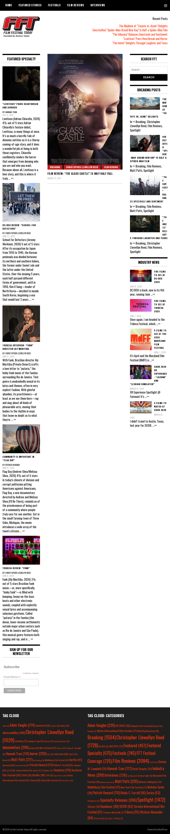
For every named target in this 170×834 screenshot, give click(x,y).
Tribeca (35, 780)
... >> (10, 178)
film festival (48, 748)
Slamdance (93, 800)
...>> (153, 294)
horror (38, 753)
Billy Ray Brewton (148, 731)
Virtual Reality (100, 818)
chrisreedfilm (13, 732)
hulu (50, 754)
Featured (134, 745)
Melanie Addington (150, 782)
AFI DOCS (123, 726)
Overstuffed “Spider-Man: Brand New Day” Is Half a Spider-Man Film (130, 30)
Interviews (97, 5)
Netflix (76, 760)
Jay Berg (132, 775)
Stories (93, 807)
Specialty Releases (118, 800)
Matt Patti (22, 759)
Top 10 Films (60, 775)
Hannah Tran (17, 753)
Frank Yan (154, 762)
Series (153, 792)
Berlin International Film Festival (117, 731)
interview (61, 754)
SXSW (26, 775)
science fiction (24, 770)
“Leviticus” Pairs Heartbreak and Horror (145, 38)
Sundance (62, 770)
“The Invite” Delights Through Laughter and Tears (140, 43)
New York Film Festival (134, 787)
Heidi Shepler (142, 769)
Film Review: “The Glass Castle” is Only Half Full (80, 174)
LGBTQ (73, 754)
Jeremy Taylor (145, 775)
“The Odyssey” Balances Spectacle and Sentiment (140, 34)
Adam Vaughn (22, 725)
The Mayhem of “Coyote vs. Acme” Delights (143, 26)
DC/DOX (104, 746)
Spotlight (151, 799)
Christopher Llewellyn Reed (82, 167)
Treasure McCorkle (113, 812)
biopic (64, 725)
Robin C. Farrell (63, 765)
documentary (15, 747)
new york (8, 765)
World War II (67, 780)
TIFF (50, 775)
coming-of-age (36, 741)
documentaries (62, 741)
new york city (22, 765)
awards (55, 725)
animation (43, 725)
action (5, 725)
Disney (49, 741)
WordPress (163, 829)
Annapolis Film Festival (141, 726)
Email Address (12, 677)
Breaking (55, 167)
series (37, 770)
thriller (38, 775)
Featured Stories (30, 5)
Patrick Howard (41, 765)
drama (34, 748)
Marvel (6, 760)
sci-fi (11, 770)
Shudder (47, 770)
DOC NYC (116, 746)
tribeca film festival (51, 780)
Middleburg (38, 760)
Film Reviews (75, 5)
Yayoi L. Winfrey (115, 818)
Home (8, 5)
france (61, 748)
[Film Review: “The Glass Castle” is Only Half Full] (85, 112)
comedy (21, 741)
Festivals (54, 5)
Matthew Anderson (107, 782)
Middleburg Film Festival (57, 760)
